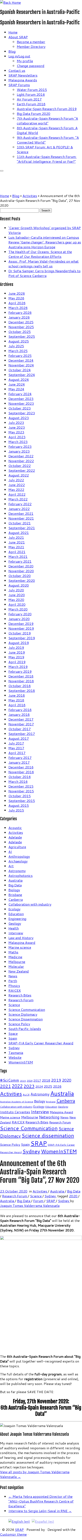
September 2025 (21, 336)
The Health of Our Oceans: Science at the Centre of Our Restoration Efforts (40, 254)
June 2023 (16, 427)
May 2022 (16, 489)
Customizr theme (13, 1534)
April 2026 (16, 302)
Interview (15, 933)
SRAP (38, 1143)
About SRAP (18, 37)
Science (14, 1004)
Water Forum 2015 (32, 89)
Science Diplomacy (22, 1014)
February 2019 (20, 671)
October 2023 (19, 408)
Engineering (17, 918)
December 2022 (20, 456)
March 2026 (18, 307)
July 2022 (16, 480)
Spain (12, 1038)
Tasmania (15, 1052)
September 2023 (21, 413)
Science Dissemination (25, 1019)
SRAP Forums (19, 84)
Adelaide (15, 837)
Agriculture (17, 846)
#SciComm (9, 1080)
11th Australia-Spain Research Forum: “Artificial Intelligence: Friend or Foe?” (47, 159)
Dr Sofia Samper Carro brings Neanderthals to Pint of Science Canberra (44, 273)
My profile (25, 60)
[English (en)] (19, 1521)
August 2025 (18, 341)
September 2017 (21, 733)
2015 (23, 1080)
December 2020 (20, 566)
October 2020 (19, 575)
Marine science (19, 947)
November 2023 (21, 403)
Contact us (16, 70)
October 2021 (19, 523)
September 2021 (21, 527)
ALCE (26, 1094)
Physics (14, 985)
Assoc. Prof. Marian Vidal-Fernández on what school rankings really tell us (43, 263)
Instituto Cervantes (15, 1112)
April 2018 (16, 704)
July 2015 (16, 810)
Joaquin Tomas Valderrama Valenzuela (30, 1205)
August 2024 (18, 379)
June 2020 (16, 594)
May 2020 (16, 599)
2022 (17, 1086)
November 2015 (21, 791)
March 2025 (18, 350)
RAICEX (14, 990)
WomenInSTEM (20, 1062)
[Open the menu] (1, 170)
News (12, 976)
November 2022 (21, 460)
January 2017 (19, 762)
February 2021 (20, 561)
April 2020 (16, 604)
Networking (49, 1117)
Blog (12, 51)
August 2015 (18, 805)
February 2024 (20, 393)
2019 (56, 1080)
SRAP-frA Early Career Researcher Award (40, 1043)
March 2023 (18, 441)
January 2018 (19, 714)
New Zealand (18, 971)
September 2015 (21, 800)
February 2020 (20, 614)
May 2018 (16, 700)
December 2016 (20, 767)
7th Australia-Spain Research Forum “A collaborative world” (47, 120)
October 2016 (19, 776)
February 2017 (20, 757)
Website (14, 1057)
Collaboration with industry (29, 904)
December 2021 (20, 513)
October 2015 (19, 795)
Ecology (14, 909)
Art (11, 866)
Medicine (15, 956)
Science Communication (26, 1009)
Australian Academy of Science (16, 1101)
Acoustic (15, 827)
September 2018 (21, 690)
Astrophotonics (20, 875)
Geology (14, 923)
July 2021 (16, 537)
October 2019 (19, 633)
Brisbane (15, 894)
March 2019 (18, 666)
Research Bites (19, 995)
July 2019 (16, 647)
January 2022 (19, 508)
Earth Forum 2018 (31, 104)
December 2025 (20, 322)
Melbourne (16, 961)
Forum (38, 1200)
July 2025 (16, 346)
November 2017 (21, 724)
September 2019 (21, 637)
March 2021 (18, 556)
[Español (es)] (43, 1521)
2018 (46, 1080)
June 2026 (16, 293)
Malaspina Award (21, 942)
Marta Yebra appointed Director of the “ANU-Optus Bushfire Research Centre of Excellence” (41, 1501)
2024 (39, 1087)
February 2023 (20, 446)
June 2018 (16, 695)
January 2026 (19, 317)
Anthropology (19, 856)
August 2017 (18, 738)
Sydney (14, 1047)
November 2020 (21, 570)
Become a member (31, 41)
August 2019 (18, 642)
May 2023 (16, 432)
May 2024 (16, 389)
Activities (29, 195)
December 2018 (20, 676)
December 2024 (20, 360)
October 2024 (19, 369)
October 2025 (19, 331)
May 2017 (16, 748)
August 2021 (18, 532)
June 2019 (16, 652)
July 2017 (16, 743)
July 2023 (16, 422)
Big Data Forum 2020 (33, 113)
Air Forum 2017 (29, 99)
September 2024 (21, 374)
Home (12, 32)
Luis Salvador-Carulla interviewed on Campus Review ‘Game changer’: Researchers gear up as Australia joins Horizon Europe (44, 242)
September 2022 (21, 470)
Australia (15, 880)
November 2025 (21, 326)
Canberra (15, 899)
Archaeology (18, 861)
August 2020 (18, 585)
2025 (48, 1086)
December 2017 (20, 719)
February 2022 (20, 503)
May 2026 (16, 298)
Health (13, 928)
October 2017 (19, 728)
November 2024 (21, 365)
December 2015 (20, 786)
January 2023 (19, 451)
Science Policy (19, 1023)
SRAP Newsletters (22, 75)
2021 (5, 1086)
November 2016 (21, 771)
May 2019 (16, 657)
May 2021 (16, 547)
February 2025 (20, 355)
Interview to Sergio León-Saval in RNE (40, 1510)
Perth (12, 980)
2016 (30, 1080)
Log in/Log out (19, 56)
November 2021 (21, 518)
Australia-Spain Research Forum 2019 (47, 108)
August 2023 (18, 417)
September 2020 (21, 580)
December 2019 (20, 623)
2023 (29, 1086)
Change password (30, 65)
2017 (37, 1080)
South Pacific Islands (24, 1028)
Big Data (15, 885)
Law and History (20, 937)
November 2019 (21, 628)
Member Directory (31, 46)
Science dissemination (48, 1135)
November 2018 (21, 681)
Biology (14, 889)
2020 (66, 1080)
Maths (13, 952)
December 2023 (20, 398)
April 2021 (16, 551)
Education (16, 913)
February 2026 (20, 312)
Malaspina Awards (22, 80)
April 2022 (16, 494)
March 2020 (18, 609)
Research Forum (20, 1000)
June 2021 (16, 542)
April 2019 (16, 661)
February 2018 (20, 709)
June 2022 (16, 484)
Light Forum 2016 (31, 94)
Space (13, 1033)
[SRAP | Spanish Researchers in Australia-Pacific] (10, 2)
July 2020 (16, 590)
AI (10, 851)
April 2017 (16, 752)
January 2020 (19, 618)
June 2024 (16, 384)
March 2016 (18, 781)
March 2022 (18, 499)
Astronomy (17, 870)
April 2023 (16, 436)
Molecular (16, 966)
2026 (57, 1086)
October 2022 (19, 465)
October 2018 (19, 685)
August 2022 (18, 475)
